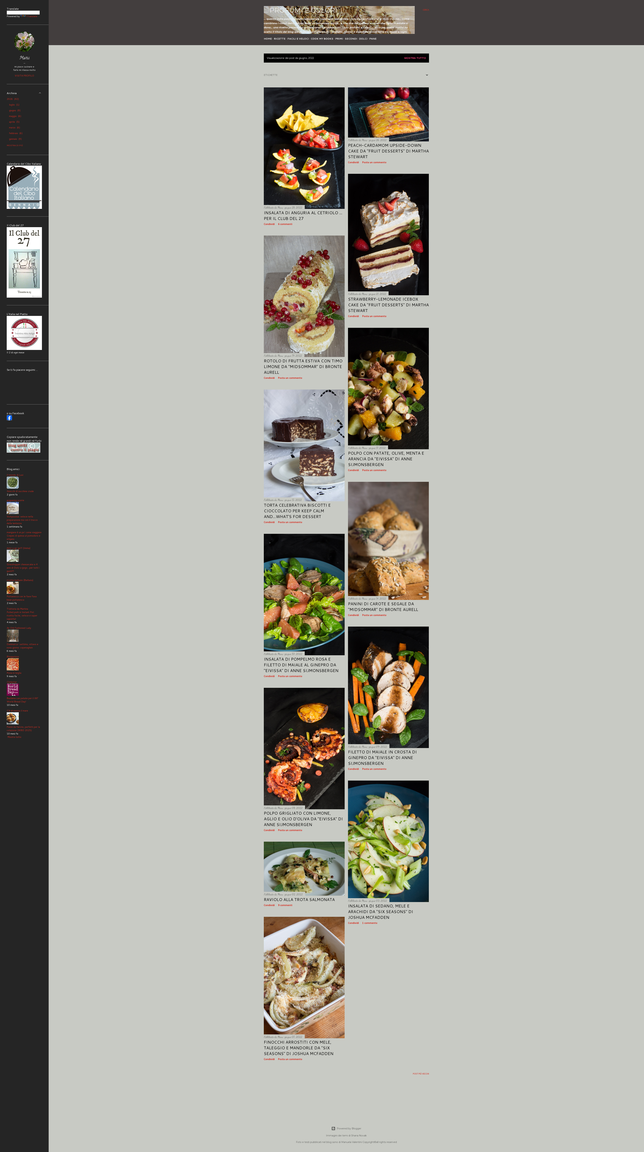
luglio (13, 104)
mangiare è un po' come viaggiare (24, 532)
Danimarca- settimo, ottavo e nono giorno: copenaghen (22, 646)
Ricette (279, 38)
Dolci (363, 38)
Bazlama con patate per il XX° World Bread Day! (22, 700)
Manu (24, 58)
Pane (373, 38)
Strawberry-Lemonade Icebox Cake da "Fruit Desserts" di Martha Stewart (388, 304)
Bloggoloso (13, 656)
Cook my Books (322, 38)
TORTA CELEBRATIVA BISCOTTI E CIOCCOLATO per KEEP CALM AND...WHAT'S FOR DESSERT (297, 510)
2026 (12, 99)
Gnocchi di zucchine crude (20, 491)
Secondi (351, 38)
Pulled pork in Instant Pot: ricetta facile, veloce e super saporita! (22, 615)
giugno (14, 110)
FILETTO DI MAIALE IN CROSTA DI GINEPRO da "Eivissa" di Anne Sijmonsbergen (382, 757)
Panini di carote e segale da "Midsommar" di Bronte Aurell (383, 606)
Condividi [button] (269, 224)
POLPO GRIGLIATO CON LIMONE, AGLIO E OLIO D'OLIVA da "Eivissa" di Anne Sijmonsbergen (303, 818)
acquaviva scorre (15, 500)
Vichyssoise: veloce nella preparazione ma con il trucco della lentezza (22, 520)
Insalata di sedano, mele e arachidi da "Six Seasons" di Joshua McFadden (380, 911)
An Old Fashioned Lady (19, 628)
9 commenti (285, 905)
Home (268, 38)
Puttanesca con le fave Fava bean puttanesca (22, 598)
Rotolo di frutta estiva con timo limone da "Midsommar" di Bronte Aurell (303, 366)
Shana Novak (359, 1135)
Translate (32, 16)
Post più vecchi (421, 1074)
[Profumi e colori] (9, 419)
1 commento (369, 923)
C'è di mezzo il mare (17, 710)
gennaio (15, 139)
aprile (14, 121)
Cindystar (12, 682)
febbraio (15, 133)
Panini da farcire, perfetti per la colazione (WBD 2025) (23, 728)
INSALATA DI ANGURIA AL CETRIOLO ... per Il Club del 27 (303, 215)
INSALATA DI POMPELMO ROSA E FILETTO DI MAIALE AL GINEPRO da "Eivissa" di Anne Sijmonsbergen (301, 664)
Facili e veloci (298, 38)
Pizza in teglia (14, 673)
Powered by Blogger (349, 1128)
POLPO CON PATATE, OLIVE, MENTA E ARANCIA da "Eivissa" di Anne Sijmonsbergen (386, 458)
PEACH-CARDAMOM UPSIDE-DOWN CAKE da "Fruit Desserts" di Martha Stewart (388, 151)
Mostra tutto (415, 58)
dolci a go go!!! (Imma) (18, 548)
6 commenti (285, 224)
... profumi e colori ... (303, 10)
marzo (14, 127)
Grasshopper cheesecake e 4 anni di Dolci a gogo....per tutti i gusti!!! (23, 568)
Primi (339, 38)
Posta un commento (374, 162)
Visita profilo (24, 75)
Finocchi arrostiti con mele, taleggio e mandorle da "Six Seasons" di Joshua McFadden (298, 1047)
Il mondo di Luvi (15, 475)
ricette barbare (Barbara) (20, 580)
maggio (14, 116)
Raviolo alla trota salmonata (299, 899)
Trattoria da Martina (17, 608)
